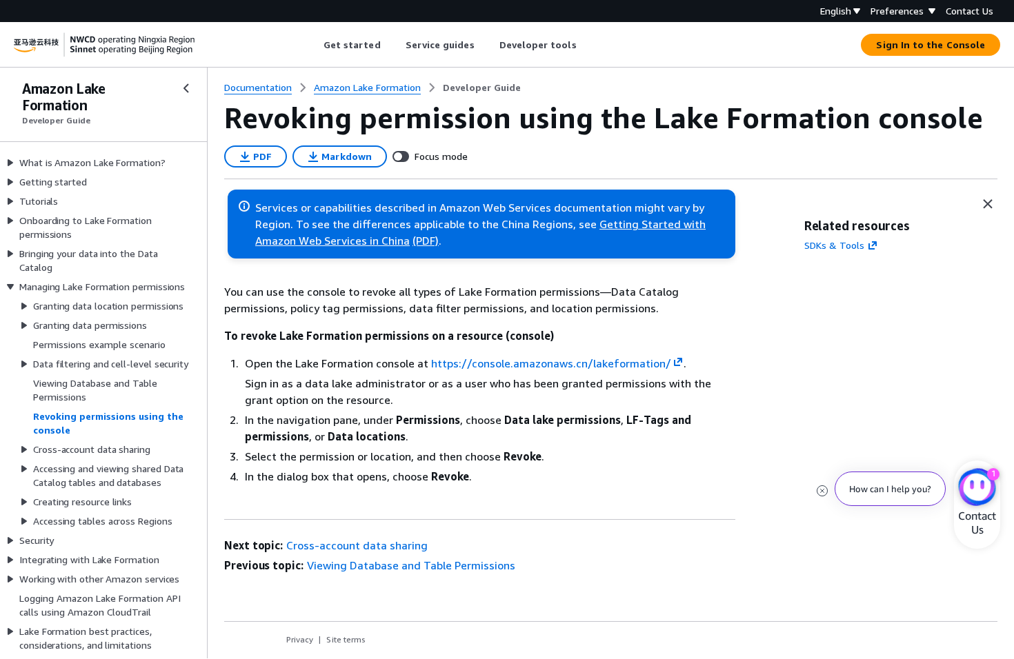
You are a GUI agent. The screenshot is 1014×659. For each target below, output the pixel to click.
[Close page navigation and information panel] (987, 204)
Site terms (346, 639)
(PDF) (425, 240)
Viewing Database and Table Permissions (411, 565)
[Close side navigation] (186, 88)
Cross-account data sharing (357, 545)
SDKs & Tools (834, 245)
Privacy (299, 639)
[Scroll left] (312, 45)
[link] (482, 87)
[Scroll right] (586, 45)
